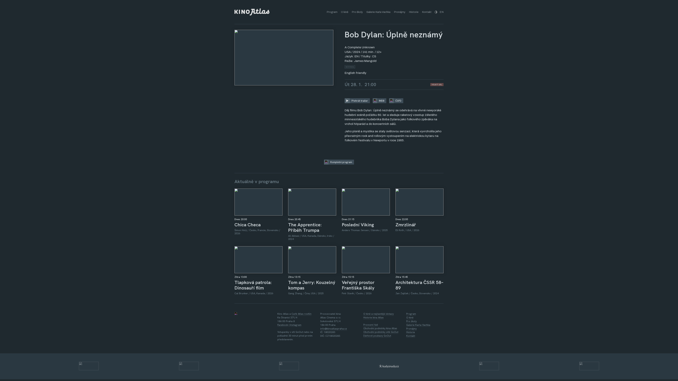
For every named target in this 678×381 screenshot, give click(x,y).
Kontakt (427, 12)
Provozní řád (370, 324)
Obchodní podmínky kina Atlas (380, 328)
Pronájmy (399, 12)
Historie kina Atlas (373, 317)
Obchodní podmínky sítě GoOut (380, 332)
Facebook (282, 324)
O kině (344, 12)
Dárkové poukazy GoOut (377, 335)
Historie (413, 12)
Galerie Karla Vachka (378, 12)
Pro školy (357, 12)
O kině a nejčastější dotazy (378, 313)
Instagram (295, 324)
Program (332, 12)
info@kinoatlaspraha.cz (333, 328)
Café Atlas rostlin (301, 313)
